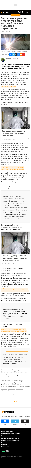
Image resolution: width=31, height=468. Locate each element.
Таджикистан (5, 416)
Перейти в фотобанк (22, 51)
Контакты (10, 431)
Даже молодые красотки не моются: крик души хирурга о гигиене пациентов (14, 258)
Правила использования (7, 433)
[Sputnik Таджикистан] (5, 13)
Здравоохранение (16, 394)
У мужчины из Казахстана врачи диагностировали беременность (12, 168)
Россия (27, 416)
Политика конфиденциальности (10, 438)
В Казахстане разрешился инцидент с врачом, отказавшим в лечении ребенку (15, 290)
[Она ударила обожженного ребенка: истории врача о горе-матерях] (15, 118)
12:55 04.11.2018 (5, 31)
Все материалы (9, 60)
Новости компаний (6, 436)
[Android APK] (6, 451)
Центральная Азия (6, 394)
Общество (4, 390)
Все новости (19, 390)
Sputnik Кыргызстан (8, 86)
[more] (28, 139)
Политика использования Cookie (10, 440)
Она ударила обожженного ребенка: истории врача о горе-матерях (13, 133)
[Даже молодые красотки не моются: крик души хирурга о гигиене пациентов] (15, 243)
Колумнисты (11, 390)
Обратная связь (5, 446)
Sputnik (4, 51)
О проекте (4, 431)
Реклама (17, 433)
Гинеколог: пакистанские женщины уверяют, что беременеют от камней (13, 330)
